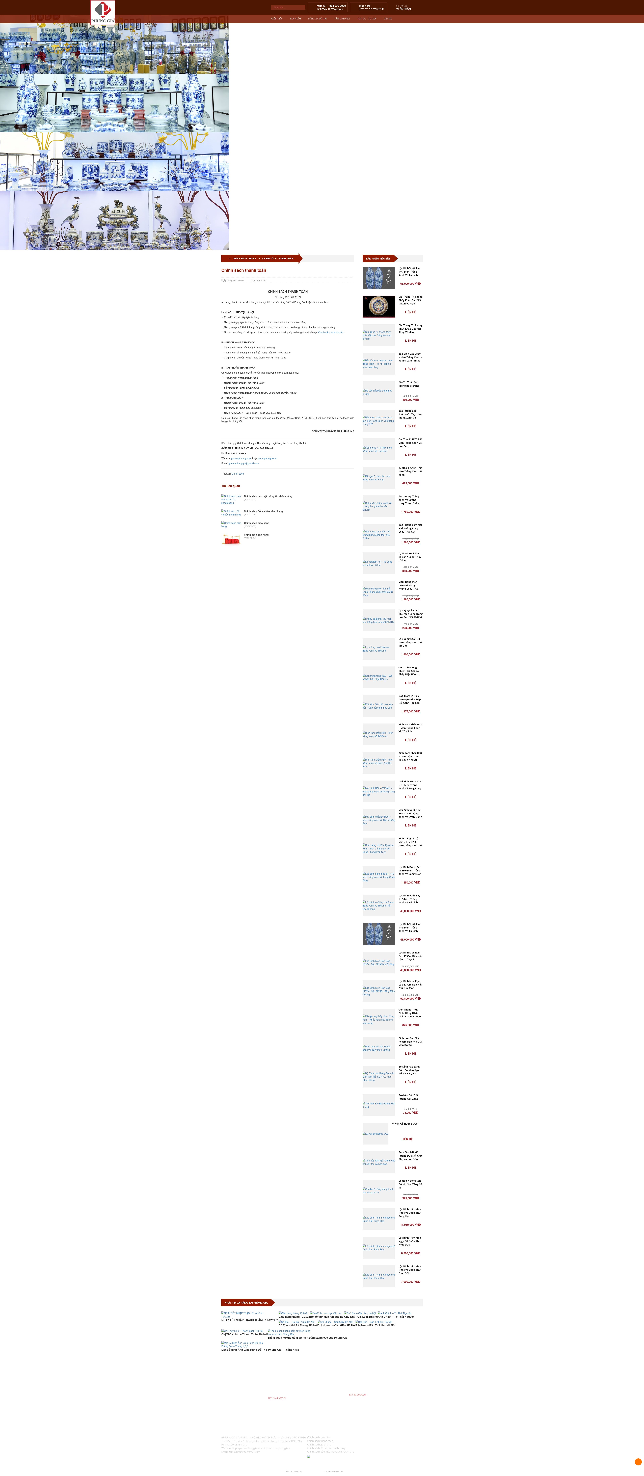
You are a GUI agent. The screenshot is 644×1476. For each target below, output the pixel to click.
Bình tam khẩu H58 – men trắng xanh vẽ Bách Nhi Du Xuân (410, 756)
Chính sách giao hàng (256, 523)
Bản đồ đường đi (277, 1398)
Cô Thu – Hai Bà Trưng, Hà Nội (298, 1325)
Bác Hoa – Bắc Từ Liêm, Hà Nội (375, 1325)
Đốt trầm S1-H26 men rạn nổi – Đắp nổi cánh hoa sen (409, 699)
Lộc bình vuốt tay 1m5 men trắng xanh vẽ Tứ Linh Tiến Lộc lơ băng (409, 899)
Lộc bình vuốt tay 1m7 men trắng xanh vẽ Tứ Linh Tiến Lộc (409, 272)
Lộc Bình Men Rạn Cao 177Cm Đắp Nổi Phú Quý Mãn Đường (410, 984)
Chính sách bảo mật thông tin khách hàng (268, 496)
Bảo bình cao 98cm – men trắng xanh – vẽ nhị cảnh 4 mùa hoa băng (410, 357)
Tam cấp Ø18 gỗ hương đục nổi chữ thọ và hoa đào (410, 1156)
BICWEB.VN (349, 1471)
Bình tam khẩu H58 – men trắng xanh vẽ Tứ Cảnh (410, 728)
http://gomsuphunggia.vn (246, 1448)
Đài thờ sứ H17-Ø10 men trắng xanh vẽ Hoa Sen (410, 443)
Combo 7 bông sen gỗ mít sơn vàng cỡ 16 (410, 1184)
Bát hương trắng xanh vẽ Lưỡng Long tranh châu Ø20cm (408, 500)
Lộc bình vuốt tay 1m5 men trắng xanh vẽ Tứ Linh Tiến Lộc (409, 927)
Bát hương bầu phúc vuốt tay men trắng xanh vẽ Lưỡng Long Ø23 (410, 414)
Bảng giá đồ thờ (317, 18)
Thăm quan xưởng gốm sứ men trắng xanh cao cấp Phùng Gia (307, 1337)
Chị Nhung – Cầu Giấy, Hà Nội (337, 1325)
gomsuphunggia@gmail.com (244, 463)
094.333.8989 (284, 1391)
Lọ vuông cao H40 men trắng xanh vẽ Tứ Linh (410, 642)
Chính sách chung (244, 258)
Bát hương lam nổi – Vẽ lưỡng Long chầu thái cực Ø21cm (410, 528)
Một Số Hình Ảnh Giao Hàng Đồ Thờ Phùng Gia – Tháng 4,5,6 (260, 1350)
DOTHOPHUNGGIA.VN (313, 1471)
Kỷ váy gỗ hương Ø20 (404, 1123)
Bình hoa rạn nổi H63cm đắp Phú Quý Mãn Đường (410, 1042)
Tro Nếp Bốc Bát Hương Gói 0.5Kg (408, 1097)
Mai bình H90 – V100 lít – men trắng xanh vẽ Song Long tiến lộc (410, 785)
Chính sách (238, 473)
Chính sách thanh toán (320, 1440)
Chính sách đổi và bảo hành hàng (263, 511)
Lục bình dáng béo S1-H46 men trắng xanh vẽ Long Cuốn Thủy (409, 870)
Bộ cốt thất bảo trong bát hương (408, 384)
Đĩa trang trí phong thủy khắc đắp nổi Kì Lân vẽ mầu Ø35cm (410, 300)
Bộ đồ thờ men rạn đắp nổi (327, 1316)
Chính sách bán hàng (256, 534)
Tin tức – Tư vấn (366, 18)
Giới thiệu (277, 18)
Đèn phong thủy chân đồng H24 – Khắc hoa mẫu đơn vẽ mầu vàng (409, 1013)
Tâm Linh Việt (342, 18)
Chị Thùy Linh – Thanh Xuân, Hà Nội (244, 1334)
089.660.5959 (287, 1387)
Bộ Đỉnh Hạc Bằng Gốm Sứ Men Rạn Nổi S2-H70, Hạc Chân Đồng (409, 1070)
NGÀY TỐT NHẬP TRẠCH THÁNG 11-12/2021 (250, 1320)
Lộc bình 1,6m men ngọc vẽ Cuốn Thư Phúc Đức (409, 1241)
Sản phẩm (295, 18)
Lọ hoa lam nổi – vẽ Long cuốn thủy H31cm (409, 557)
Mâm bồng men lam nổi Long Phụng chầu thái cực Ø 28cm (408, 585)
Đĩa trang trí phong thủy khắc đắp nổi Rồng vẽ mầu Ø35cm (410, 329)
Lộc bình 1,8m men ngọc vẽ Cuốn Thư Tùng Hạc (409, 1213)
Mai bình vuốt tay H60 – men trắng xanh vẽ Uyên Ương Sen (410, 813)
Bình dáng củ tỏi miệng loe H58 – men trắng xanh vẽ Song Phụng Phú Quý (410, 842)
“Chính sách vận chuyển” (330, 332)
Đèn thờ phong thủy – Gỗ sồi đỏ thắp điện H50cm (408, 671)
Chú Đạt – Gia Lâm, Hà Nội (361, 1316)
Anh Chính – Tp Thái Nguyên (396, 1316)
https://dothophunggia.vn (277, 1448)
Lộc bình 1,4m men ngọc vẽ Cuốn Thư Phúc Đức (409, 1270)
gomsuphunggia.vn (241, 458)
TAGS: (227, 473)
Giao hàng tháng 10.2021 (294, 1316)
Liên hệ (388, 18)
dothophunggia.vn (267, 458)
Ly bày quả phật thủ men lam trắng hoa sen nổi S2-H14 (410, 614)
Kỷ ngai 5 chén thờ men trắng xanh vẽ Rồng (410, 471)
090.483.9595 (368, 1387)
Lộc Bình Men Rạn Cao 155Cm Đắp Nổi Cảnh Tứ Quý (410, 956)
